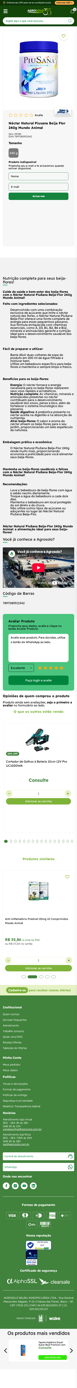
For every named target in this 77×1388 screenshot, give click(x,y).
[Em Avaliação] (31, 1257)
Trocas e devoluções (15, 1083)
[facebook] (6, 1185)
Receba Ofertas (12, 1042)
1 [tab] (23, 976)
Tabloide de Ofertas (15, 1048)
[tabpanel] (38, 69)
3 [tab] (41, 976)
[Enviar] (70, 20)
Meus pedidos (11, 1064)
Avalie (39, 115)
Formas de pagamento (17, 1089)
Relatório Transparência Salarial (21, 1106)
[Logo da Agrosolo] (39, 11)
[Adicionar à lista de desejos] (63, 35)
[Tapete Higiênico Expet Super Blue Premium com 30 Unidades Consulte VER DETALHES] (23, 1359)
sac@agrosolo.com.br (16, 1144)
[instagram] (15, 1185)
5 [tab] (53, 976)
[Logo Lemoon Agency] (38, 1318)
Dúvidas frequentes (15, 1020)
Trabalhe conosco (13, 1031)
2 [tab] (32, 976)
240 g (14, 153)
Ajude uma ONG (13, 1036)
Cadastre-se (17, 990)
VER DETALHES (52, 1357)
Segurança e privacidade (18, 1100)
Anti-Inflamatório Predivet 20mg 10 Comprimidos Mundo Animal (36, 921)
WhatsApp (10, 1167)
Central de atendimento (18, 1156)
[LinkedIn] (33, 1185)
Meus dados (10, 1070)
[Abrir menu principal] (5, 11)
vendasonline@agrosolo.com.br (22, 1129)
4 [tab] (47, 976)
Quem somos (11, 1014)
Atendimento (11, 1025)
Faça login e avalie (38, 680)
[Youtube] (24, 1185)
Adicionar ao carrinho (38, 801)
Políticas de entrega (15, 1095)
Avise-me (39, 196)
